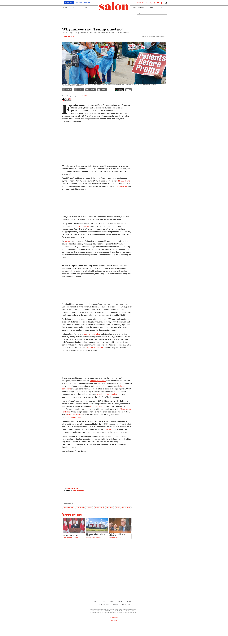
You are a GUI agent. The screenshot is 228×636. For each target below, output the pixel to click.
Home (95, 602)
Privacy (128, 602)
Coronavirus (80, 507)
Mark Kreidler (69, 36)
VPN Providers (114, 617)
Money (152, 8)
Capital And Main (68, 507)
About (103, 602)
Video (163, 8)
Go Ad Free (126, 604)
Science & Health (138, 8)
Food (95, 8)
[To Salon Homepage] (114, 6)
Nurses (118, 507)
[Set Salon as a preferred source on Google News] (119, 89)
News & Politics (69, 8)
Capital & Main (85, 96)
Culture (84, 8)
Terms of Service (104, 604)
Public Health (126, 507)
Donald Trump (99, 507)
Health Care (109, 507)
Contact (119, 602)
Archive (115, 604)
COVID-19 (89, 507)
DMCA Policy (114, 620)
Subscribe (69, 2)
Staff (111, 602)
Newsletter (142, 2)
